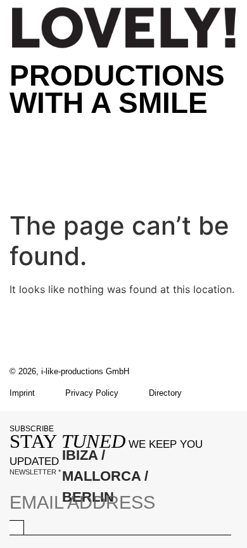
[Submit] (17, 527)
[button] (124, 129)
